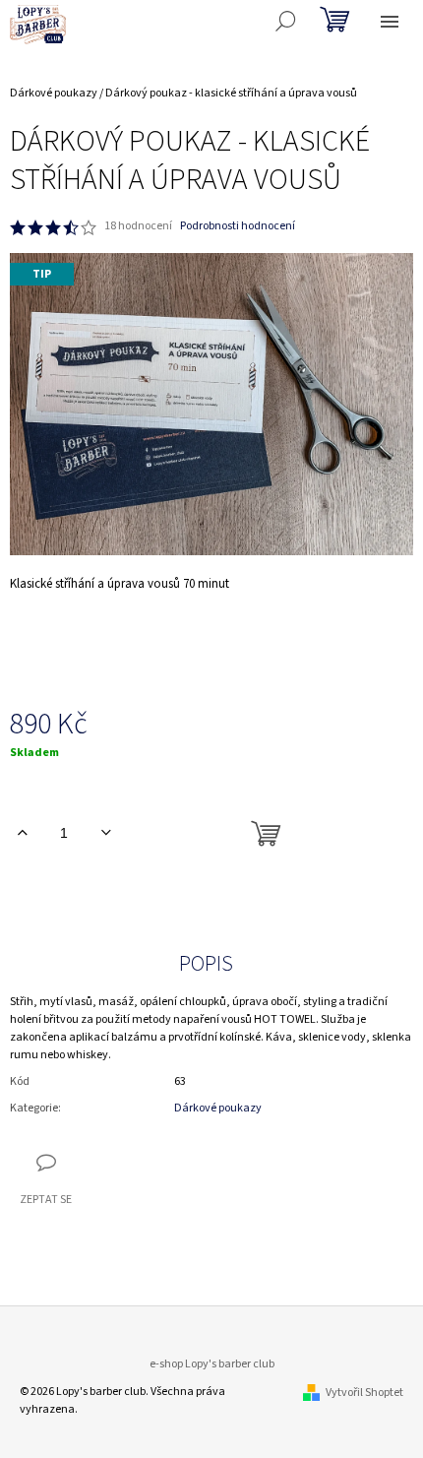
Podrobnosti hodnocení (237, 226)
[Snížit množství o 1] (105, 833)
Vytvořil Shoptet (364, 1392)
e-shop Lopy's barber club (212, 1364)
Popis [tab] (206, 964)
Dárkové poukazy (218, 1108)
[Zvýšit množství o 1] (22, 833)
